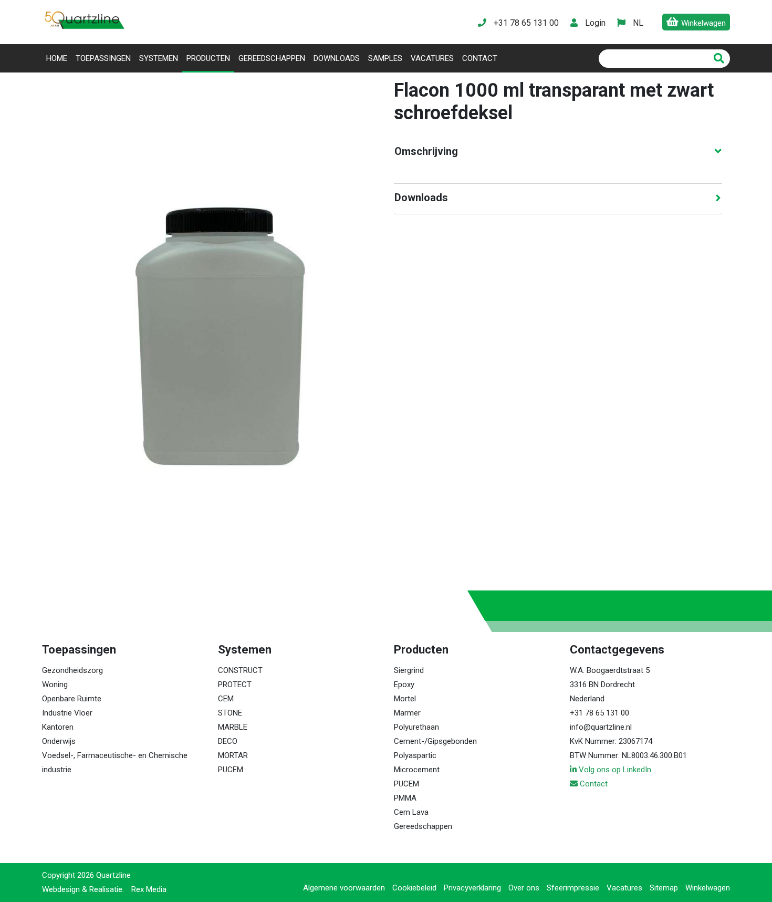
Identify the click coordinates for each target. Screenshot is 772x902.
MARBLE (232, 727)
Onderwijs (59, 741)
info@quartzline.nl (601, 727)
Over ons (523, 888)
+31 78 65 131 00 (599, 713)
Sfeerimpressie (573, 888)
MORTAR (233, 755)
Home (58, 58)
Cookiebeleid (414, 888)
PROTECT (235, 684)
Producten (208, 58)
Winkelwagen (707, 888)
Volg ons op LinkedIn (614, 769)
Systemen (158, 58)
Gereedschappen (271, 58)
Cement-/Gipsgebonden (435, 741)
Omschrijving (426, 151)
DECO (227, 741)
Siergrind (409, 670)
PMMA (405, 798)
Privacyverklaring (472, 888)
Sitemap (664, 888)
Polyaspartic (415, 755)
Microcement (417, 769)
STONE (230, 713)
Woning (55, 684)
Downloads (337, 58)
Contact (479, 58)
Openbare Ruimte (71, 698)
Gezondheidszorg (72, 670)
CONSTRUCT (240, 670)
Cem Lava (411, 812)
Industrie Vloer (67, 713)
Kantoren (58, 727)
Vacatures (432, 58)
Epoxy (404, 684)
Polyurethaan (416, 727)
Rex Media (148, 889)
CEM (226, 698)
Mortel (405, 698)
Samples (385, 58)
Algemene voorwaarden (344, 888)
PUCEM (230, 769)
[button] (637, 23)
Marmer (407, 713)
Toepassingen (103, 58)
